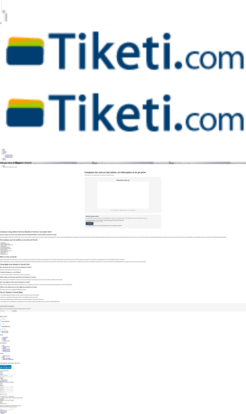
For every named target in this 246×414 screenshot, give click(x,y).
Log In (12, 400)
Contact (4, 339)
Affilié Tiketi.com (6, 355)
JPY (6, 18)
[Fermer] (1, 372)
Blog (4, 357)
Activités (4, 152)
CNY (6, 19)
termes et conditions (7, 358)
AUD (6, 17)
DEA (6, 20)
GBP (6, 16)
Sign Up (4, 11)
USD (4, 12)
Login (4, 10)
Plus (3, 153)
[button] (123, 413)
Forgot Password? (3, 381)
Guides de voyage (8, 156)
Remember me (4, 379)
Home (4, 149)
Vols (3, 150)
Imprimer (4, 338)
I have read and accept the (12, 397)
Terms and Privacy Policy (17, 397)
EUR (6, 13)
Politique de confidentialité (8, 359)
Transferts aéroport (9, 154)
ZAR (6, 15)
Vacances (4, 151)
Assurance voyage (9, 157)
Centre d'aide (5, 337)
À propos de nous (6, 340)
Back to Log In (3, 412)
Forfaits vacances (6, 346)
